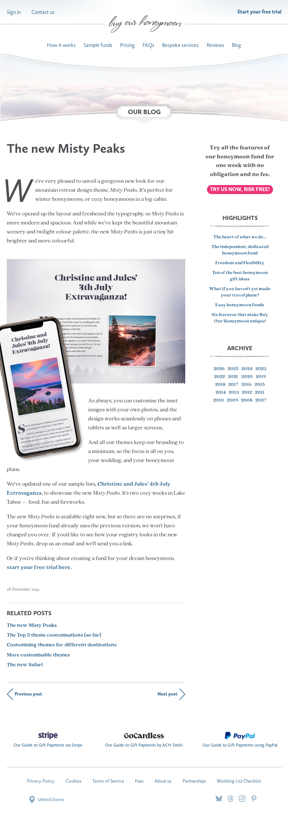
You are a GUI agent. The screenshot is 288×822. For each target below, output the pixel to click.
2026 (219, 369)
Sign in (14, 12)
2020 (247, 377)
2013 (234, 392)
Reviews (215, 45)
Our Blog (144, 112)
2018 (220, 384)
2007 (261, 400)
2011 (259, 392)
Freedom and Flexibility (239, 263)
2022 (219, 377)
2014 (221, 392)
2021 (233, 377)
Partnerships (194, 781)
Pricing (127, 45)
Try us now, (240, 189)
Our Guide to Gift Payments (48, 743)
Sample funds (98, 45)
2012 (247, 392)
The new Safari (25, 665)
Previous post (28, 694)
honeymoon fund (240, 157)
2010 (218, 400)
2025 (233, 369)
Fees (139, 781)
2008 (246, 400)
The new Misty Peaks (32, 625)
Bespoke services (180, 45)
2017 (233, 384)
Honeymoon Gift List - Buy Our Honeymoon (145, 24)
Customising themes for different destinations (62, 645)
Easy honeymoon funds (239, 305)
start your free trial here (38, 568)
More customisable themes (38, 655)
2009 (232, 400)
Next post (167, 694)
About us (162, 781)
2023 (260, 369)
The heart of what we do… (239, 237)
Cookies (73, 781)
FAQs (148, 45)
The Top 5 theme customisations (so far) (54, 635)
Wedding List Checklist (239, 781)
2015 (260, 384)
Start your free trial (259, 12)
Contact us (43, 12)
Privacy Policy (40, 781)
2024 (247, 369)
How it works (61, 45)
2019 (261, 377)
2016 (247, 384)
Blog (236, 45)
